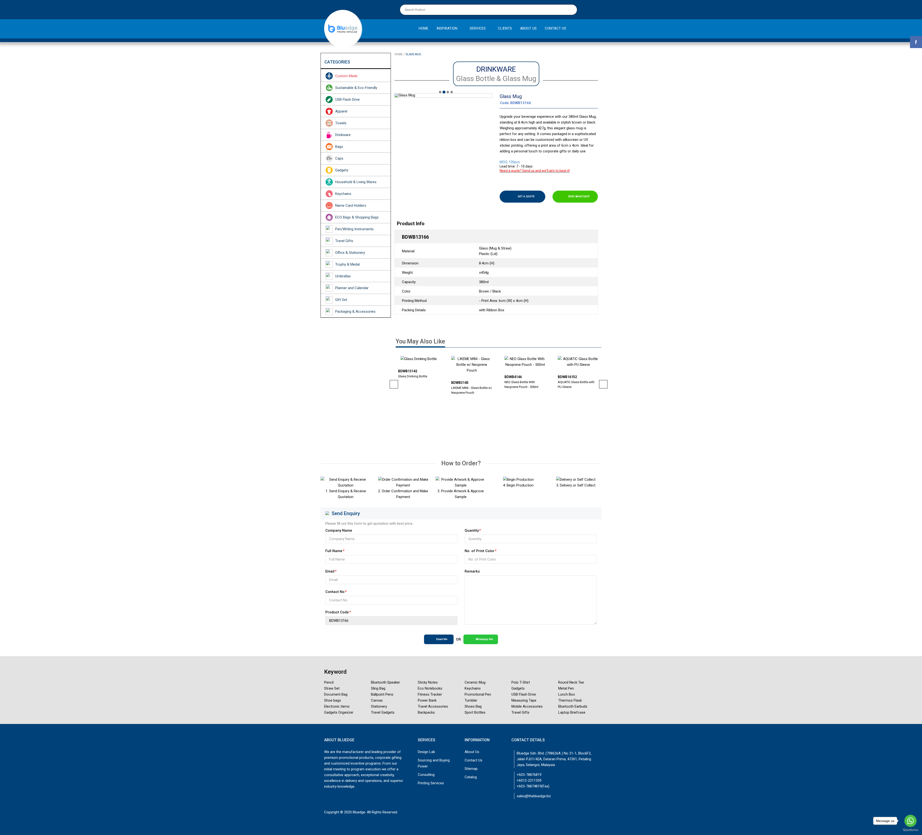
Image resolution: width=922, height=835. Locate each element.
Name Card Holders (350, 205)
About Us (472, 752)
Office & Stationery (350, 252)
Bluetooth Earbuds (572, 706)
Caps (339, 158)
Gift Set (341, 300)
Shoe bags (332, 700)
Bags (339, 146)
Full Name (333, 551)
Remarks (472, 571)
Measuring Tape (523, 700)
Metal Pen (566, 688)
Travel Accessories (433, 706)
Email (329, 571)
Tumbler (471, 700)
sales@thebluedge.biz (534, 796)
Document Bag (335, 694)
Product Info (411, 223)
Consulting (426, 775)
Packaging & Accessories (355, 311)
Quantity (472, 530)
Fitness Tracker (430, 694)
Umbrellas (343, 276)
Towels (340, 123)
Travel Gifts (344, 241)
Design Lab (426, 752)
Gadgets (341, 170)
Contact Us (473, 760)
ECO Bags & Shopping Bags (357, 217)
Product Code (337, 612)
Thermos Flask (570, 700)
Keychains (343, 194)
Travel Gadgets (382, 712)
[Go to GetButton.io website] (910, 830)
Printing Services (431, 783)
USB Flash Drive (347, 99)
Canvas (377, 700)
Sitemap (471, 768)
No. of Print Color (479, 551)
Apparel (341, 111)
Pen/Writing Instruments (354, 229)
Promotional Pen (478, 694)
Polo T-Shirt (520, 682)
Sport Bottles (475, 712)
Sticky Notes (428, 682)
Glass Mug (413, 54)
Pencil (329, 682)
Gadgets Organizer (338, 712)
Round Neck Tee (571, 682)
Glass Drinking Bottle (412, 376)
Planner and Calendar (352, 288)
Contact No (335, 592)
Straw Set (332, 688)
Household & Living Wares (355, 182)
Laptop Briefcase (571, 712)
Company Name (338, 530)
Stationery (379, 706)
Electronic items (337, 706)
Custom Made (346, 76)
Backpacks (426, 712)
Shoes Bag (473, 706)
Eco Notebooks (430, 688)
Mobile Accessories (527, 706)
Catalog (471, 777)
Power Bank (427, 700)
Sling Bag (378, 688)
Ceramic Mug (475, 682)
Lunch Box (566, 694)
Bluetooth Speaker (385, 682)
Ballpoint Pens (382, 694)
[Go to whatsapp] (910, 821)
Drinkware (343, 135)
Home (398, 54)
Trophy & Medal (347, 264)
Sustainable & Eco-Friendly (356, 88)
